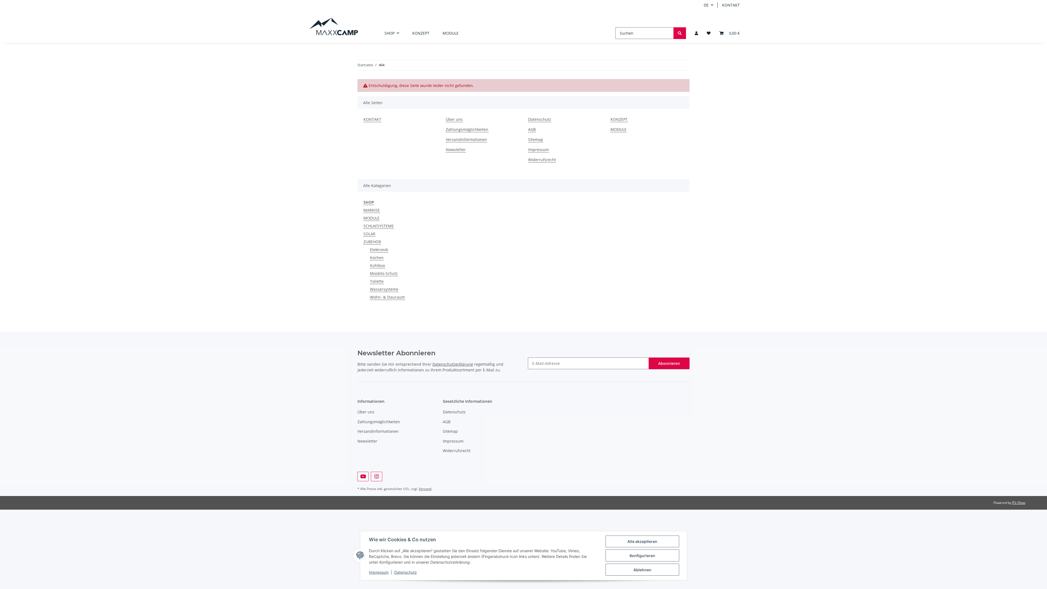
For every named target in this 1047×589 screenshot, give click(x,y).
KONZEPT (420, 33)
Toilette (377, 281)
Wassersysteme (384, 289)
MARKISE (371, 210)
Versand (425, 488)
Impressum (379, 572)
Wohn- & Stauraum (387, 297)
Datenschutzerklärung (452, 364)
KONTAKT (731, 5)
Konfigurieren (642, 555)
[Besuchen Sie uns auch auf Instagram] (376, 476)
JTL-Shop (1018, 502)
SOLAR (369, 233)
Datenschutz (405, 572)
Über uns (454, 119)
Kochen (377, 257)
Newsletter (456, 149)
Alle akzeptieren (642, 541)
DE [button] (706, 5)
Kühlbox (377, 265)
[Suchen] (679, 33)
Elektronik (379, 249)
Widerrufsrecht (542, 159)
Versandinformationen (466, 139)
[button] (696, 33)
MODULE (451, 33)
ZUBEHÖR (372, 241)
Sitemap (535, 139)
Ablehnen (642, 569)
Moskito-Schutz (384, 273)
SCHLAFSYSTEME (378, 226)
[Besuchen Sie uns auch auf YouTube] (363, 476)
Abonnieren (669, 363)
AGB (532, 129)
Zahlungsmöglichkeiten (467, 129)
